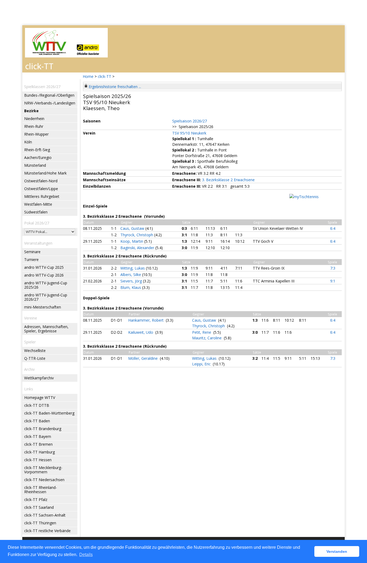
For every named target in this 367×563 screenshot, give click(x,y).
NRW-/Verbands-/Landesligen (49, 103)
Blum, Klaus (131, 287)
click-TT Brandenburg (42, 428)
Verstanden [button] (336, 551)
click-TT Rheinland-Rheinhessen (40, 489)
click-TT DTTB (36, 405)
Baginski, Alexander (137, 247)
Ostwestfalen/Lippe (41, 188)
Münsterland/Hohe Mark (45, 173)
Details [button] (86, 554)
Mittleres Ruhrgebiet (41, 196)
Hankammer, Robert (146, 320)
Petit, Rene (202, 332)
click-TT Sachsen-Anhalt (45, 515)
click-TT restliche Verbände (47, 530)
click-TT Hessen (38, 459)
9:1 (332, 281)
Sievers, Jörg (131, 281)
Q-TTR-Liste (34, 358)
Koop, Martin (132, 241)
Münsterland (35, 165)
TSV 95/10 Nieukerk (189, 133)
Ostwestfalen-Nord (40, 180)
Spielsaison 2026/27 (189, 121)
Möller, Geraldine (143, 358)
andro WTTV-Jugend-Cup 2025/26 (45, 285)
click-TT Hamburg (39, 452)
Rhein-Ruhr (33, 126)
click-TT (104, 76)
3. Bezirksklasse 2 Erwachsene (228, 179)
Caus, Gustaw (132, 228)
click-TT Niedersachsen (44, 479)
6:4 (332, 228)
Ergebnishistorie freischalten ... (115, 86)
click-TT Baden (37, 420)
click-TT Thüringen (40, 522)
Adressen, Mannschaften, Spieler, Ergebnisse (46, 328)
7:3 (332, 268)
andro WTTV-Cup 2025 (44, 267)
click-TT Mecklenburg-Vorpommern (43, 469)
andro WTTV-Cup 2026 (44, 275)
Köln (28, 141)
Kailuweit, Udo (141, 332)
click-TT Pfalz (35, 499)
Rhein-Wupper (36, 134)
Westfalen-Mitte (38, 204)
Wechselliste (35, 350)
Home (88, 76)
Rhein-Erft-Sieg (37, 149)
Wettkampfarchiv (39, 377)
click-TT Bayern (37, 436)
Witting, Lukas (133, 268)
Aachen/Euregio (38, 157)
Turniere (31, 259)
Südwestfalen (36, 212)
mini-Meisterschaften (42, 307)
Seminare (32, 251)
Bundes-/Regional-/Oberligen (49, 95)
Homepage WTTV (39, 397)
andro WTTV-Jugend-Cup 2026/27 (45, 297)
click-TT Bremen (38, 444)
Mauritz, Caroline (207, 337)
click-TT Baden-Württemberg (49, 413)
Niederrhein (34, 118)
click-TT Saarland (39, 507)
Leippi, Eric (202, 363)
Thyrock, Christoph (137, 234)
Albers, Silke (131, 274)
